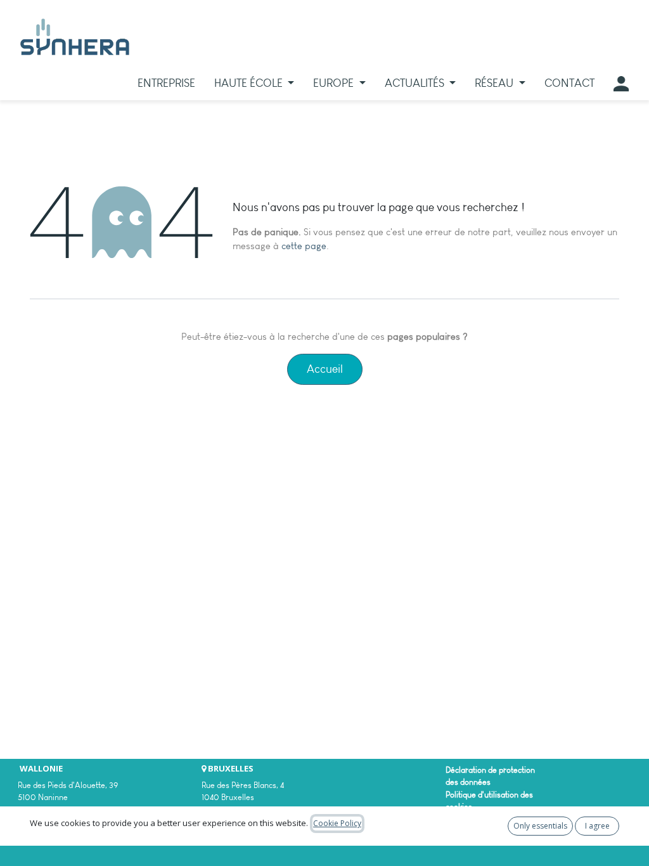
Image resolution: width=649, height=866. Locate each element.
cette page (303, 246)
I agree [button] (597, 825)
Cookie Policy (337, 823)
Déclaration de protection (490, 770)
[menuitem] (166, 83)
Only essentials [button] (540, 825)
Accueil (325, 369)
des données (468, 782)
